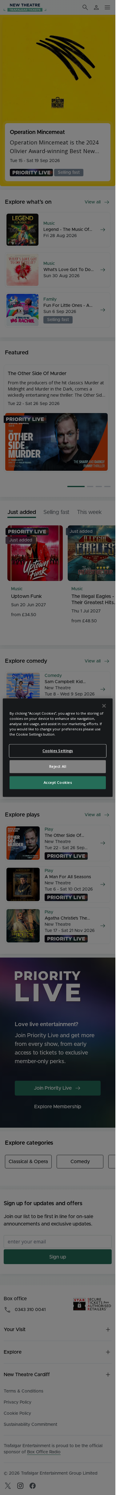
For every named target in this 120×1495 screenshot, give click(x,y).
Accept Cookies (58, 782)
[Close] (104, 705)
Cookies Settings (57, 750)
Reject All (57, 766)
